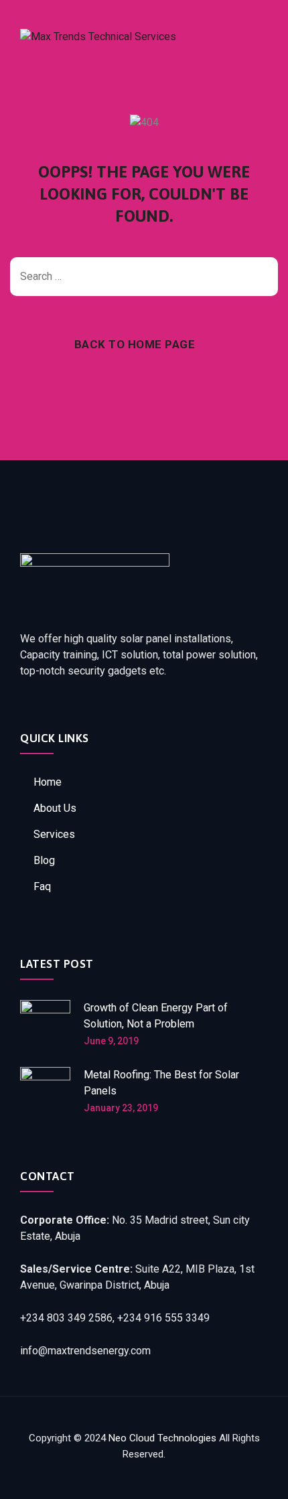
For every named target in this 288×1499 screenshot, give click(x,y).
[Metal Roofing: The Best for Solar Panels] (45, 1092)
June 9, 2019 (111, 1041)
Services (54, 834)
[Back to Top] (259, 1477)
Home (47, 782)
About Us (54, 808)
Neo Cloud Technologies (162, 1438)
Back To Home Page (135, 344)
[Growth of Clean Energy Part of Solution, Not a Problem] (45, 1025)
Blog (44, 860)
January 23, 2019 (121, 1107)
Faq (42, 886)
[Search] (261, 276)
